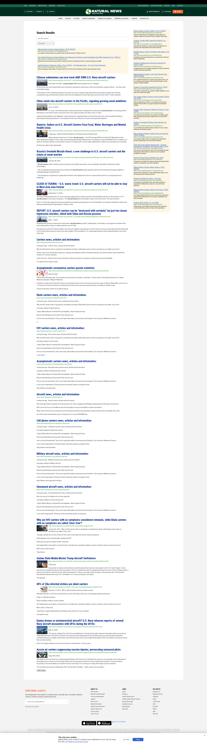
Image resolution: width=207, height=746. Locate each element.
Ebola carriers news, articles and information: (61, 295)
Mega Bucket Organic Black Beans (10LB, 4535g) (149, 168)
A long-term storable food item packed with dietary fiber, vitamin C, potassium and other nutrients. (151, 162)
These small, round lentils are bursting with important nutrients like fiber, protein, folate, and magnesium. (150, 207)
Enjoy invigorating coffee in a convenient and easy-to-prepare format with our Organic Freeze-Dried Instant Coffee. (150, 103)
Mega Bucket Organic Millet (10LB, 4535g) (150, 31)
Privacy (68, 729)
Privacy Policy (95, 711)
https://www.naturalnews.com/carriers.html (50, 242)
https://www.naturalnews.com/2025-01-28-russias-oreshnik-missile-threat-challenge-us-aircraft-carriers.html (81, 157)
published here (85, 732)
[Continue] (66, 701)
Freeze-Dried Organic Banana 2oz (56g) (149, 158)
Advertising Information (98, 706)
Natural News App (127, 701)
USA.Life (155, 714)
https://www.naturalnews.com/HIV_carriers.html (51, 331)
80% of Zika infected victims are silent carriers (62, 584)
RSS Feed (125, 709)
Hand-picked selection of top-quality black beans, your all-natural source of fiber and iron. (151, 173)
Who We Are (94, 691)
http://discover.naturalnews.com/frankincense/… (148, 66)
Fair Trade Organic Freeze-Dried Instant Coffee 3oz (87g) (151, 97)
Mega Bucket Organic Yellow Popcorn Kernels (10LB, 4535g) (151, 134)
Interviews (52, 5)
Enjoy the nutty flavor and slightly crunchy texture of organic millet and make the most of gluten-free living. (150, 35)
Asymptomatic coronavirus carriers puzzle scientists (66, 268)
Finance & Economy (105, 18)
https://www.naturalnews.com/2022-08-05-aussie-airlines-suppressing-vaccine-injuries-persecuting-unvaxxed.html (83, 652)
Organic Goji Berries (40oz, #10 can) (147, 179)
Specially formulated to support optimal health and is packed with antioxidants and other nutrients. (150, 46)
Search (181, 5)
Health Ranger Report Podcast (131, 699)
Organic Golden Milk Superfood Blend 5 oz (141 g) (150, 41)
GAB (154, 711)
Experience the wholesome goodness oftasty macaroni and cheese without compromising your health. (70, 61)
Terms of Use (95, 714)
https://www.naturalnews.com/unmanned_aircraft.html (53, 489)
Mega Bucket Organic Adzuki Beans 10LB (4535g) (56, 49)
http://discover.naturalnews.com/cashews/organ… (149, 113)
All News (124, 694)
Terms (73, 729)
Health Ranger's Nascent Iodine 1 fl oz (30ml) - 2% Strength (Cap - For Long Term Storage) (72, 65)
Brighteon (32, 5)
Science (134, 18)
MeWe (155, 709)
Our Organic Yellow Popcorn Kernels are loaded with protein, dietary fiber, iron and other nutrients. (150, 139)
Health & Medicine (88, 18)
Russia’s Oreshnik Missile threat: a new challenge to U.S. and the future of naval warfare (81, 153)
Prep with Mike (42, 5)
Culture (76, 18)
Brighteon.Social (158, 694)
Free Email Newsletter (97, 696)
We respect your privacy (32, 706)
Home (25, 5)
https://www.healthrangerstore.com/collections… (148, 33)
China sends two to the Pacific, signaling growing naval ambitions (81, 101)
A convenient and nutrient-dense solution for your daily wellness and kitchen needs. (151, 128)
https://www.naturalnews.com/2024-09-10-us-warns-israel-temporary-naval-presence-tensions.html (78, 190)
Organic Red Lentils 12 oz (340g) (146, 203)
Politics (68, 18)
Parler (154, 699)
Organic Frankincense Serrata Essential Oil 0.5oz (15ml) (150, 64)
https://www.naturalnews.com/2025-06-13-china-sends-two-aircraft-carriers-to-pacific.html (75, 104)
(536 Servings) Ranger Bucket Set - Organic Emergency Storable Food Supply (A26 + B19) (151, 146)
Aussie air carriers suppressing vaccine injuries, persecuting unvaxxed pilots (79, 649)
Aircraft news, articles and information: (58, 394)
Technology (144, 18)
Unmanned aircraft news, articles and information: (64, 486)
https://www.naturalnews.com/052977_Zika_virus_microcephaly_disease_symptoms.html (75, 587)
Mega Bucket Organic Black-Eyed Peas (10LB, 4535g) (151, 190)
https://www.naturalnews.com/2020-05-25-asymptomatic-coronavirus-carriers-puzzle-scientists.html (79, 271)
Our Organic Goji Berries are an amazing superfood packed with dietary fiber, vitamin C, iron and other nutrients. (149, 183)
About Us (167, 5)
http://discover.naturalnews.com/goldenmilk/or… (148, 44)
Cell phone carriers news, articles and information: (64, 420)
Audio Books (61, 5)
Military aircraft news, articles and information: (63, 453)
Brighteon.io (156, 691)
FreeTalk (155, 706)
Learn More (126, 739)
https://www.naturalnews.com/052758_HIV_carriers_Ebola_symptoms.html (71, 526)
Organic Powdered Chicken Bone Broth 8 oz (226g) (150, 123)
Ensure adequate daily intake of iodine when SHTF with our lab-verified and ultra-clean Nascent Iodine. (69, 69)
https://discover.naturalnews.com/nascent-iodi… (52, 67)
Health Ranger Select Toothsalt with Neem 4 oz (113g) (151, 52)
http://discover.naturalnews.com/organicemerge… (149, 148)
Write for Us (94, 701)
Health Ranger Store (128, 696)
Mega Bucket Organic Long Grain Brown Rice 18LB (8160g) (150, 75)
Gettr (154, 704)
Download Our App (156, 5)
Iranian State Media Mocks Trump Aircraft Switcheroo (66, 558)
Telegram (155, 696)
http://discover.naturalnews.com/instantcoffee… (148, 100)
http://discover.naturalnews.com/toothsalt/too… (148, 55)
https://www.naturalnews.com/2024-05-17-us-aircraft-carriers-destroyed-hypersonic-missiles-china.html (80, 216)
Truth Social (156, 701)
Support (93, 699)
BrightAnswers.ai (143, 5)
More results (41, 670)
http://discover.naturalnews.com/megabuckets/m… (53, 51)
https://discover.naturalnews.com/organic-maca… (53, 59)
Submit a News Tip (96, 709)
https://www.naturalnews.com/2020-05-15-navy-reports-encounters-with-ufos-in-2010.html (75, 627)
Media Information (96, 704)
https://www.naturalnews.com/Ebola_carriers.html (52, 298)
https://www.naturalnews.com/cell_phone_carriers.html (53, 423)
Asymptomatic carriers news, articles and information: (66, 361)
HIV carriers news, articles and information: (61, 328)
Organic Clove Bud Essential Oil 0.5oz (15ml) (150, 87)
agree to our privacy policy (78, 742)
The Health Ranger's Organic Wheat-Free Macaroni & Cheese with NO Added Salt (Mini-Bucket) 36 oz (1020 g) (79, 57)
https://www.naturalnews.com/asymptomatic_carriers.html (54, 364)
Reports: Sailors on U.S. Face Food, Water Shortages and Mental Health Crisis (81, 126)
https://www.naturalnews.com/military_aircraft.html (52, 456)
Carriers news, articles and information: (58, 239)
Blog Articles (126, 706)
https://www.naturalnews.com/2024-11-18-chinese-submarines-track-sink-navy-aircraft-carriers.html (78, 80)
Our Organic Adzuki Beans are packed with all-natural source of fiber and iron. (62, 53)
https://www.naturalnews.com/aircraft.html (49, 397)
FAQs (173, 5)
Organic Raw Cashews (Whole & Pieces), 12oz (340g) (151, 110)
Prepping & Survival (121, 18)
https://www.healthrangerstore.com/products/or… (148, 126)
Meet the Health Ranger (98, 694)
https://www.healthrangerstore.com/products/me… (149, 77)
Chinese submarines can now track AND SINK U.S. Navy (76, 77)
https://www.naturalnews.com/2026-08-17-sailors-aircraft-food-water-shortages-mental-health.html (78, 131)
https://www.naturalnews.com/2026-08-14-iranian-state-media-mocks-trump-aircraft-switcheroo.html (78, 561)
